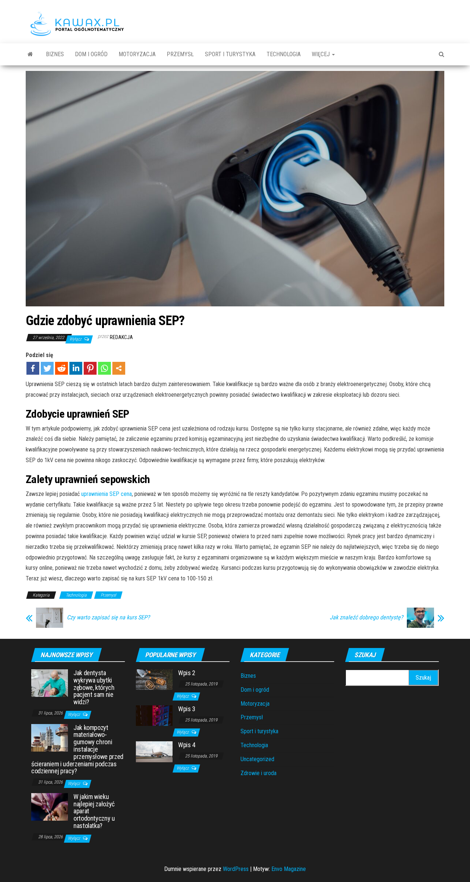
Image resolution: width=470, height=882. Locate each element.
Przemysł (180, 54)
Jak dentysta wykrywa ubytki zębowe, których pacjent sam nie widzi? (94, 687)
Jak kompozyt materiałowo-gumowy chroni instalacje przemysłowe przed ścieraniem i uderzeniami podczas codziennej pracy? (77, 749)
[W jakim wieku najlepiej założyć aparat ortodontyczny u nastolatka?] (49, 806)
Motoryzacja (137, 54)
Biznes (55, 54)
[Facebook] (32, 368)
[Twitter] (47, 368)
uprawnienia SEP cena (106, 493)
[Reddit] (61, 368)
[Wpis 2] (154, 679)
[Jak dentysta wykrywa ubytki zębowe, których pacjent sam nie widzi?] (49, 682)
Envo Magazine (288, 868)
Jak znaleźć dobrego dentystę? (366, 617)
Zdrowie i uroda (258, 773)
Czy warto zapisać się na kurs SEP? (108, 617)
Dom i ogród (91, 54)
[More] (118, 368)
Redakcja (121, 337)
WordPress (236, 868)
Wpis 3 (186, 709)
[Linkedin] (75, 368)
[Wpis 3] (154, 715)
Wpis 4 (186, 745)
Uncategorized (257, 759)
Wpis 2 (186, 673)
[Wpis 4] (154, 751)
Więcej (321, 54)
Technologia (284, 54)
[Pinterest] (90, 368)
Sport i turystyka (230, 54)
